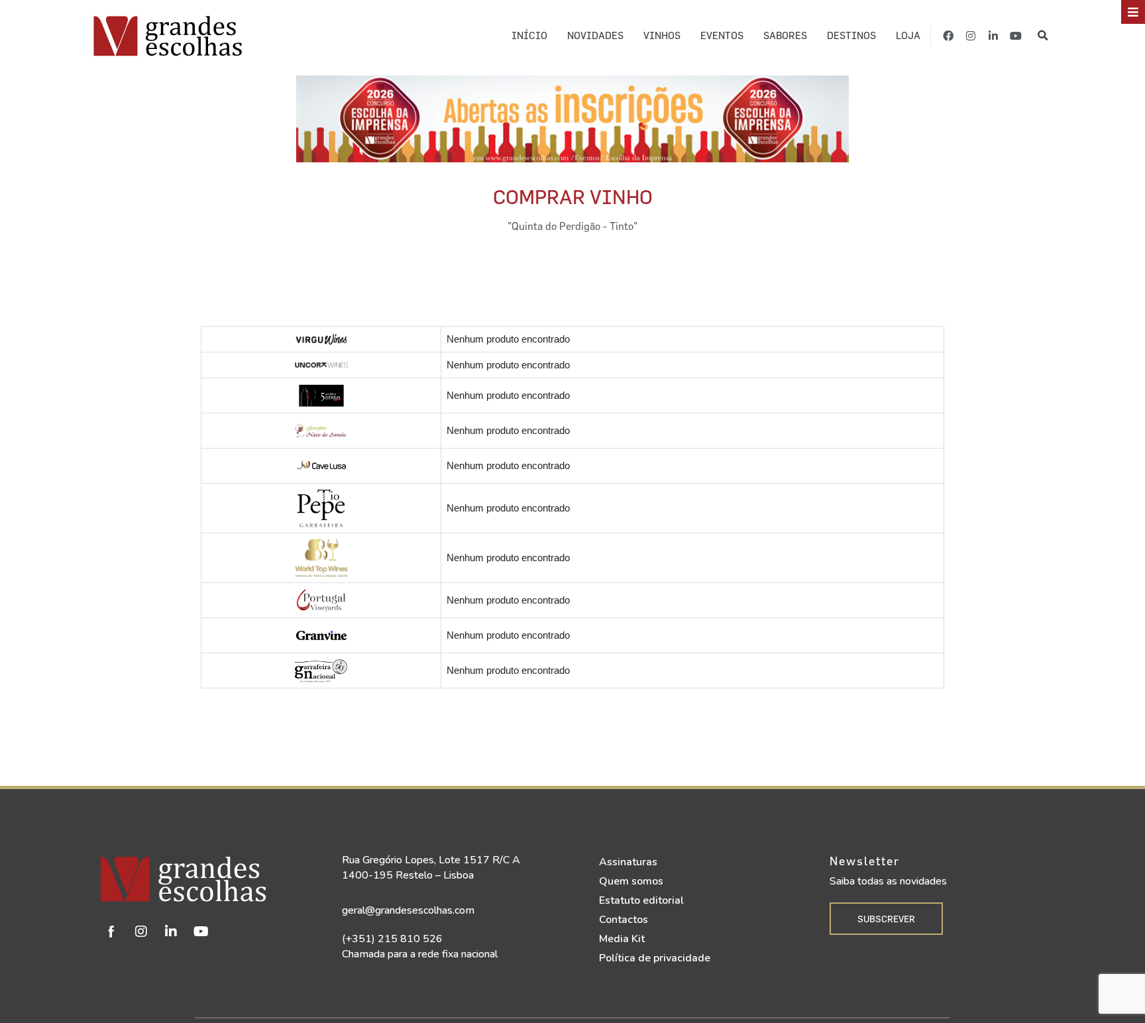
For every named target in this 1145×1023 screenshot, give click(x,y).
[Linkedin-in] (993, 35)
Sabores (785, 35)
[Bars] (1133, 12)
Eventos (721, 35)
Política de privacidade (654, 958)
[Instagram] (970, 35)
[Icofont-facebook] (111, 931)
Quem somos (631, 881)
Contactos (623, 919)
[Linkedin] (171, 931)
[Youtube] (1015, 35)
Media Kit (622, 939)
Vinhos (662, 35)
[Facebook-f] (948, 35)
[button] (1043, 36)
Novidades (595, 35)
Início (529, 35)
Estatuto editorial (641, 900)
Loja (908, 35)
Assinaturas (628, 862)
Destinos (851, 35)
